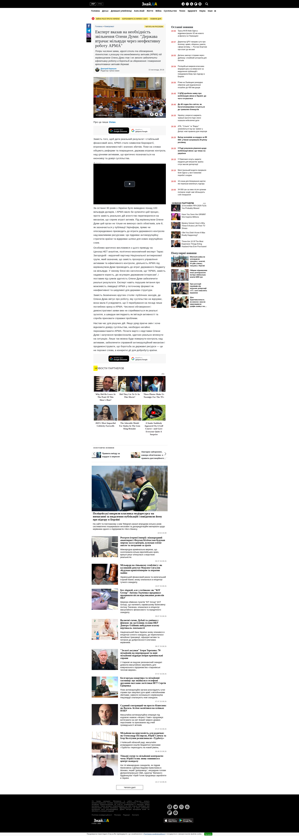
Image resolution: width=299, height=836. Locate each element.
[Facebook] (88, 26)
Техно (182, 11)
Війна (158, 11)
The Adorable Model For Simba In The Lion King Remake (129, 426)
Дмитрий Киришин (108, 68)
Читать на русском (154, 27)
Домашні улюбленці (121, 11)
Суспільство (170, 11)
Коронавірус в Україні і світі (135, 19)
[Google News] (187, 807)
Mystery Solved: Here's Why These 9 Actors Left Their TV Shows (193, 225)
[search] (206, 4)
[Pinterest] (199, 3)
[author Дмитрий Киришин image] (98, 70)
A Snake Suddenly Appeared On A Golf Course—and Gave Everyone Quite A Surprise (153, 429)
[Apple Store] (171, 820)
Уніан (112, 122)
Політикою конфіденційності (154, 834)
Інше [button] (210, 11)
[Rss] (191, 3)
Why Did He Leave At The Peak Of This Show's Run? (106, 397)
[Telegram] (183, 3)
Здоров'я (192, 11)
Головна (95, 11)
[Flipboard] (195, 3)
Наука (202, 11)
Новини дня (155, 19)
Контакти (135, 815)
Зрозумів (208, 834)
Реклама (117, 815)
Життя (150, 11)
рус (100, 4)
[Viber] (187, 3)
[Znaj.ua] (149, 4)
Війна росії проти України (107, 19)
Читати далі (129, 787)
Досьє (105, 11)
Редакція (126, 815)
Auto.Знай (139, 11)
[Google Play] (185, 820)
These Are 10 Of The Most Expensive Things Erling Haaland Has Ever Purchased (194, 243)
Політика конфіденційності (102, 815)
